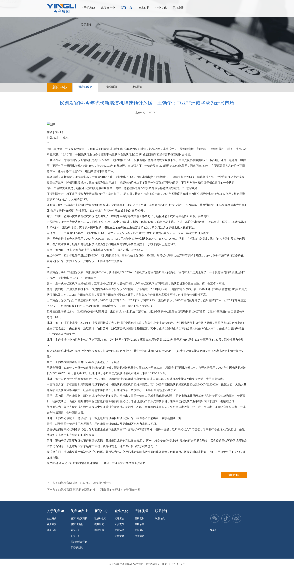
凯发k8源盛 (77, 524)
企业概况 (51, 518)
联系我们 (86, 24)
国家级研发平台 (79, 541)
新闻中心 (126, 7)
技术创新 (143, 7)
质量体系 (139, 536)
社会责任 (119, 524)
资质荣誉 (51, 524)
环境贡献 (119, 536)
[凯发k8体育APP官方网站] (61, 8)
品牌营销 (139, 518)
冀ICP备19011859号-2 (173, 564)
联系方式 (160, 518)
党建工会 (119, 518)
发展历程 (51, 530)
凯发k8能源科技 (79, 518)
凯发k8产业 (108, 7)
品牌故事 (139, 524)
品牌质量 (178, 7)
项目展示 (139, 530)
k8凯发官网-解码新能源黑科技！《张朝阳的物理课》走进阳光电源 (99, 489)
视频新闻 (111, 86)
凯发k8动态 (85, 86)
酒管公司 (75, 530)
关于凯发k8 (88, 7)
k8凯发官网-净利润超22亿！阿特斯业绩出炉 (85, 482)
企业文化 (161, 7)
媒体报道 (137, 86)
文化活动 (119, 530)
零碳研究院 (77, 547)
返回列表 (234, 474)
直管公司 (75, 536)
